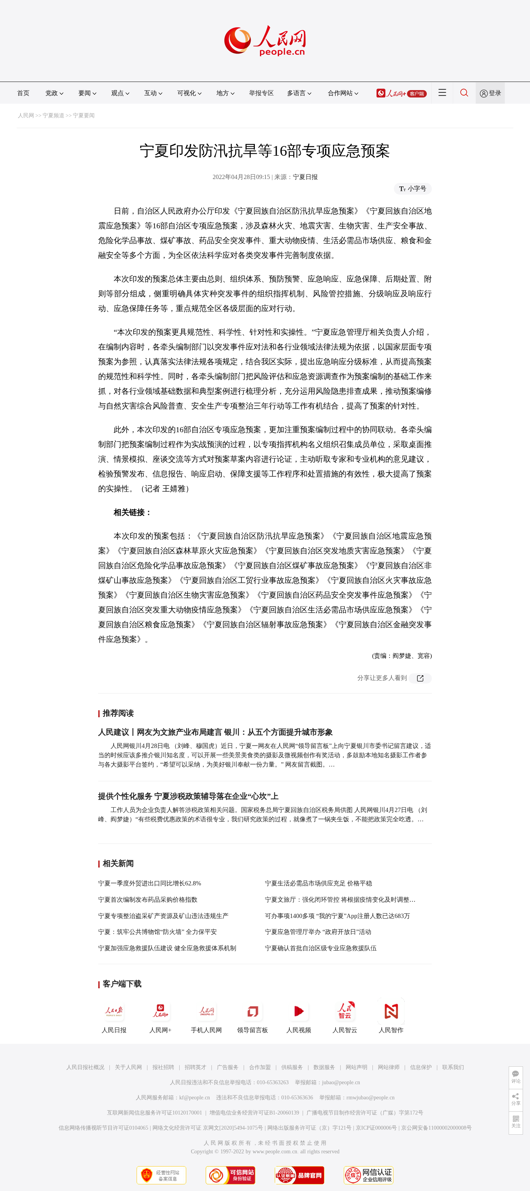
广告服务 (228, 1067)
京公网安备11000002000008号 (436, 1128)
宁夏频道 (53, 115)
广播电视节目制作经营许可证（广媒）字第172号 (365, 1113)
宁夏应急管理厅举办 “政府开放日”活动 (318, 931)
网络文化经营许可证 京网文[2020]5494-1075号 (207, 1128)
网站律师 (389, 1067)
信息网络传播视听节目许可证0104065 (103, 1128)
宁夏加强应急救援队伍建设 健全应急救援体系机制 (167, 948)
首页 (23, 93)
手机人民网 (206, 1030)
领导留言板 (252, 1030)
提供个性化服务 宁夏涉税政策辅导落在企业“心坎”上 (188, 796)
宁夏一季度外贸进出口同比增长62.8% (149, 883)
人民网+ (160, 1030)
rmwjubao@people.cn (370, 1098)
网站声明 (356, 1067)
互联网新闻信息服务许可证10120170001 (154, 1113)
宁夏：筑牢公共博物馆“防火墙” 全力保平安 (157, 931)
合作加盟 (260, 1067)
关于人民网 (128, 1067)
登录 (495, 93)
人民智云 (345, 1030)
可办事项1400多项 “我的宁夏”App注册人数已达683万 (337, 916)
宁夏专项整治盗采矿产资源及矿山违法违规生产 (163, 916)
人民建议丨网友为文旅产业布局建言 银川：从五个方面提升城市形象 (215, 732)
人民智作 (391, 1030)
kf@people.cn (194, 1098)
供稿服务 (292, 1067)
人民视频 (298, 1030)
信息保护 (421, 1067)
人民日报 (114, 1030)
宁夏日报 (305, 177)
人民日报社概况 (85, 1067)
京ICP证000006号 (376, 1128)
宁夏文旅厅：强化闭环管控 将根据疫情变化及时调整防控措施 (349, 899)
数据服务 (324, 1067)
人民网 (26, 115)
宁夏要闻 (84, 115)
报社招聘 (163, 1067)
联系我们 (453, 1067)
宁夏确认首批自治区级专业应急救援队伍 (321, 948)
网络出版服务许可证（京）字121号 (309, 1128)
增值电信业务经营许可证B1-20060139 (254, 1113)
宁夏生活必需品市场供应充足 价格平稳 (318, 883)
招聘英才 (195, 1067)
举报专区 (261, 93)
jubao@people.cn (341, 1082)
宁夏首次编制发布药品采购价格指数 (147, 899)
